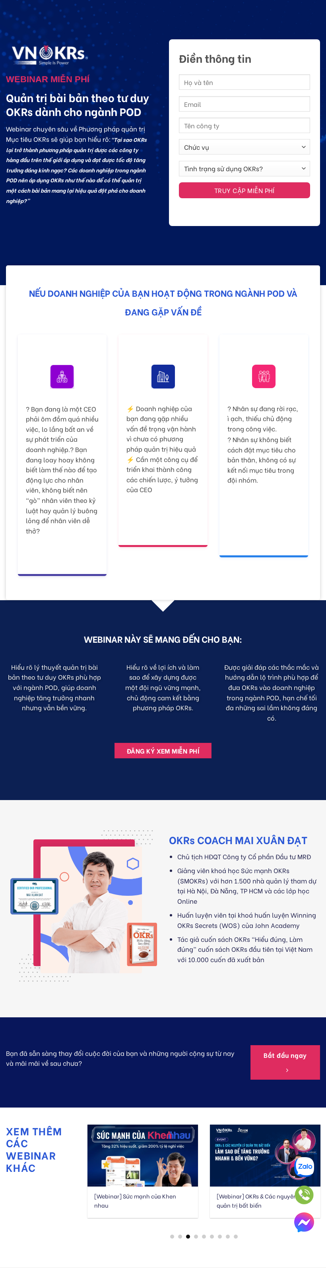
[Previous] (100, 1169)
